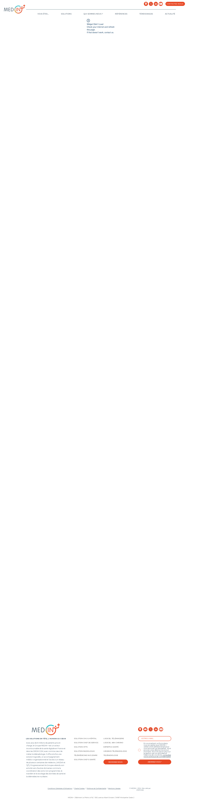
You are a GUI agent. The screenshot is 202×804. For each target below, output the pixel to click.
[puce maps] (146, 4)
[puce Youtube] (161, 4)
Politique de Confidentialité (96, 788)
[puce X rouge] (151, 4)
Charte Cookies (79, 788)
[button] (38, 14)
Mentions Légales (114, 788)
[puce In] (156, 4)
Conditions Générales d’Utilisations (60, 788)
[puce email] (145, 729)
